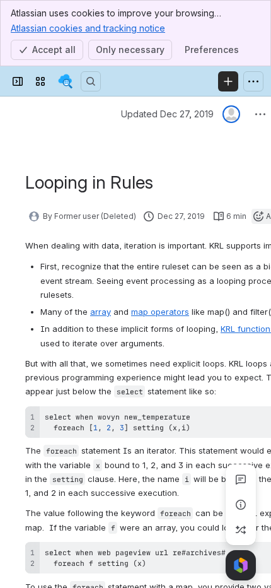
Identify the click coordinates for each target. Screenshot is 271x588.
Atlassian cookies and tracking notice (88, 28)
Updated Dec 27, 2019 (167, 114)
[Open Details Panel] (241, 505)
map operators (160, 312)
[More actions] (260, 114)
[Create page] (241, 530)
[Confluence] (65, 81)
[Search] (91, 81)
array (100, 312)
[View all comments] (241, 479)
